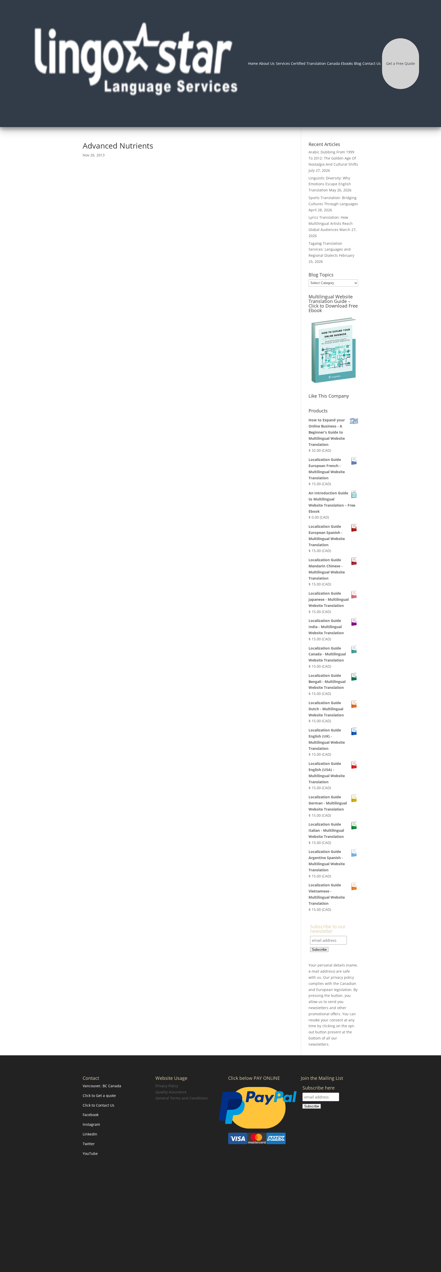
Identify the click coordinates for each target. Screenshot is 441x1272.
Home (253, 63)
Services (283, 63)
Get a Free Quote (400, 63)
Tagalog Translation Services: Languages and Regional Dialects (330, 249)
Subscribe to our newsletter (328, 929)
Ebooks (347, 63)
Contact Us (371, 63)
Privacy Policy (166, 1085)
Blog (357, 63)
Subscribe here (318, 1088)
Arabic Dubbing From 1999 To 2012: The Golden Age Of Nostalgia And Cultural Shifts (333, 158)
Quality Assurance (171, 1091)
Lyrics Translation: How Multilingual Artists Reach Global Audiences (331, 223)
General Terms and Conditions (181, 1097)
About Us (267, 63)
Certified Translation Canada (315, 63)
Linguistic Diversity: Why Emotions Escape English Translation (330, 184)
